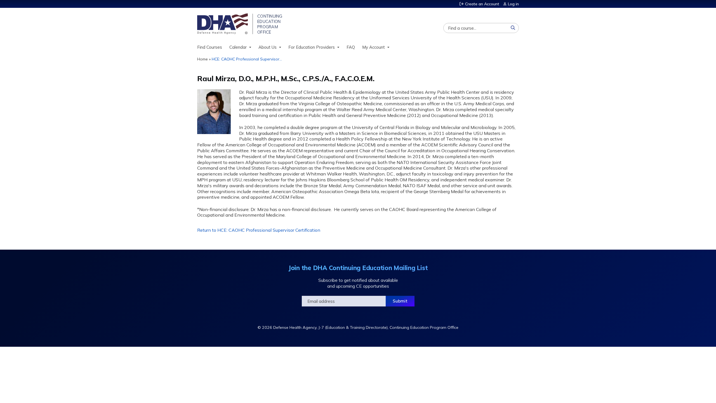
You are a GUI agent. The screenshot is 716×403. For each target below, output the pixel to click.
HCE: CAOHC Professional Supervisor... (247, 59)
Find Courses (209, 47)
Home (202, 59)
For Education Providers (311, 47)
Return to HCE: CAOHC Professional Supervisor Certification (258, 230)
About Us (267, 47)
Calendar (238, 47)
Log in (513, 4)
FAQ (351, 47)
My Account (373, 47)
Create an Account (482, 4)
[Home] (223, 23)
